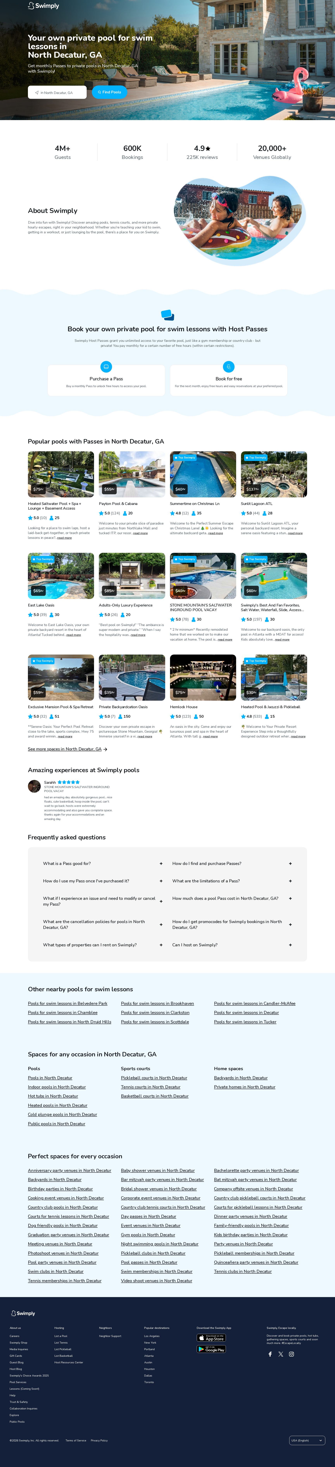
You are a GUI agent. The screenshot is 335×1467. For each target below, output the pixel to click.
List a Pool (60, 1336)
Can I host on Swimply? (195, 945)
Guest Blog (16, 1362)
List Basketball (63, 1356)
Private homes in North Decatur (244, 1087)
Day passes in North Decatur (148, 1216)
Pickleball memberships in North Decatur (254, 1253)
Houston (149, 1369)
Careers (14, 1336)
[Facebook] (270, 1354)
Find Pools (111, 92)
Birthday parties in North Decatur (60, 1189)
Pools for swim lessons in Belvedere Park (67, 1003)
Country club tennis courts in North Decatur (163, 1207)
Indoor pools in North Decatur (57, 1087)
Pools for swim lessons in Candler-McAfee (254, 1003)
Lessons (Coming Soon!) (24, 1389)
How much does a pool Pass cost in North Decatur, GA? (225, 898)
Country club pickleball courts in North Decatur (260, 1198)
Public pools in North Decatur (56, 1124)
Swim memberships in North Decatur (157, 1271)
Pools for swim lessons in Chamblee (63, 1013)
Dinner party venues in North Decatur (250, 1216)
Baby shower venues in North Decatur (158, 1170)
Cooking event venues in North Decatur (66, 1198)
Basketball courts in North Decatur (155, 1096)
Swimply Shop (18, 1343)
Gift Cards (16, 1356)
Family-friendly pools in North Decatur (251, 1225)
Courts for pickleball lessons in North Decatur (258, 1207)
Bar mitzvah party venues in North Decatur (162, 1180)
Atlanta (149, 1356)
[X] (280, 1354)
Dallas (148, 1375)
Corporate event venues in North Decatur (160, 1198)
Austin (148, 1362)
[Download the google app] (211, 1349)
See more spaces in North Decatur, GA (65, 749)
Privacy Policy (99, 1440)
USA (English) (300, 1440)
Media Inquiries (19, 1349)
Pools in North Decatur (50, 1078)
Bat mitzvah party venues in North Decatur (255, 1180)
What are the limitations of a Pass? (206, 881)
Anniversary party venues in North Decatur (69, 1170)
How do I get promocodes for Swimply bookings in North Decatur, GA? (227, 924)
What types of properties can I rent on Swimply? (90, 945)
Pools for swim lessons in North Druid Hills (69, 1022)
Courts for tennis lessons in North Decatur (68, 1216)
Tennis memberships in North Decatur (64, 1281)
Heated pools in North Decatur (57, 1105)
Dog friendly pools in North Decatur (63, 1225)
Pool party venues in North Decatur (62, 1262)
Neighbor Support (110, 1336)
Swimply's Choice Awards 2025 (29, 1375)
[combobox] (57, 92)
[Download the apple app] (211, 1338)
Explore (14, 1415)
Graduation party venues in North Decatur (68, 1235)
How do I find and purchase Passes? (206, 864)
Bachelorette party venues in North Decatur (256, 1170)
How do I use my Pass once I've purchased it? (86, 881)
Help (13, 1395)
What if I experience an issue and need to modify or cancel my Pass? (99, 901)
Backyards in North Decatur (241, 1078)
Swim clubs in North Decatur (56, 1271)
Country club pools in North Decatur (63, 1207)
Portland (149, 1349)
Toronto (149, 1382)
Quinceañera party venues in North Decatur (256, 1262)
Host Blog (16, 1369)
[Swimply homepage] (167, 6)
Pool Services (18, 1382)
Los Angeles (152, 1336)
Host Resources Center (68, 1362)
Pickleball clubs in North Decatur (153, 1253)
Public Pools (17, 1422)
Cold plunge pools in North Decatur (62, 1114)
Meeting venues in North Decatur (60, 1244)
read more (64, 538)
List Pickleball (62, 1349)
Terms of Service (76, 1440)
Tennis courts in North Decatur (150, 1087)
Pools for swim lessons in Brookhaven (157, 1003)
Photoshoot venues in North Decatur (63, 1253)
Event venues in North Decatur (150, 1225)
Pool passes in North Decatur (149, 1262)
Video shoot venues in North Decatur (156, 1281)
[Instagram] (291, 1354)
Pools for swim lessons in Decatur (246, 1013)
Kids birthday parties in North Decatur (251, 1235)
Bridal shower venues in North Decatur (159, 1189)
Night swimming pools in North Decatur (160, 1244)
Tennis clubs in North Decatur (243, 1271)
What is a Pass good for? (67, 864)
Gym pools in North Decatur (148, 1235)
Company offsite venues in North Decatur (253, 1189)
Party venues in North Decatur (243, 1244)
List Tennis (61, 1343)
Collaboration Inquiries (23, 1408)
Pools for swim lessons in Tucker (245, 1022)
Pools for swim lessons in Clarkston (155, 1013)
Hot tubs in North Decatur (53, 1096)
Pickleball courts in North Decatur (154, 1078)
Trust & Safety (19, 1402)
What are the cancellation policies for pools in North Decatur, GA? (94, 924)
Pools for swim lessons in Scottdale (155, 1022)
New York (150, 1343)
